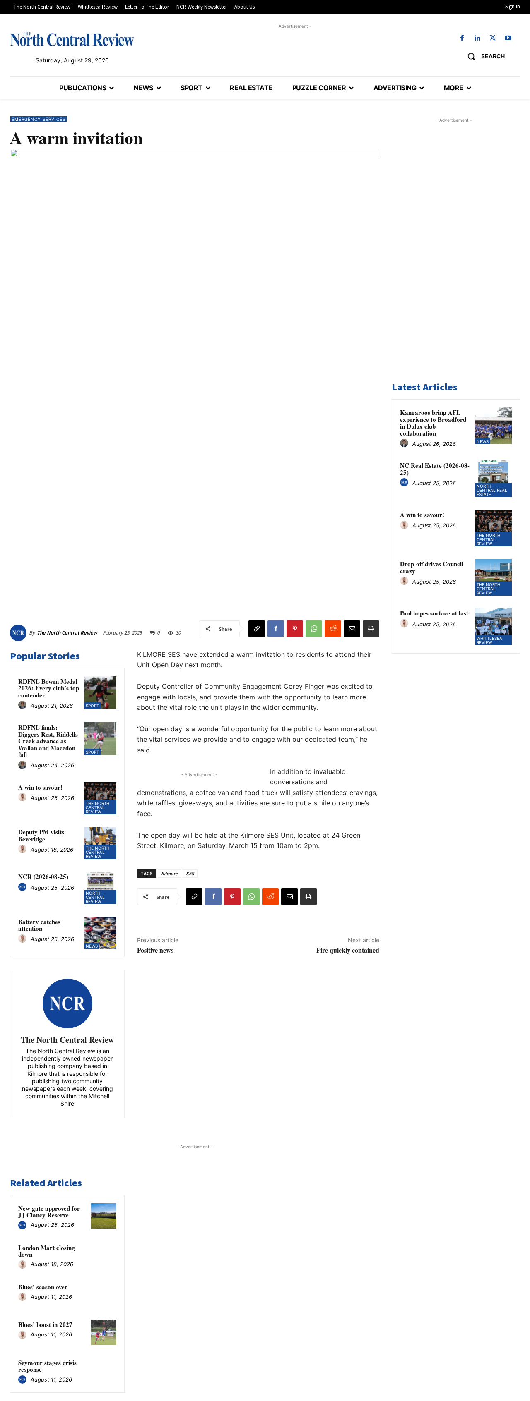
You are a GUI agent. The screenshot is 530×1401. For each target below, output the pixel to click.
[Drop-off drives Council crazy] (493, 577)
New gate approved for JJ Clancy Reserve (49, 1212)
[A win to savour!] (100, 798)
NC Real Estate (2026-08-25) (435, 469)
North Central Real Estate (492, 490)
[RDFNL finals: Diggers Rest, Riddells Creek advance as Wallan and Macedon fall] (100, 738)
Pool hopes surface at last (434, 613)
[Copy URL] (256, 628)
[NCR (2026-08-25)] (100, 888)
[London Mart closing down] (104, 1255)
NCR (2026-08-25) (43, 876)
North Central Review (95, 897)
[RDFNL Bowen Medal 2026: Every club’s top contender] (100, 692)
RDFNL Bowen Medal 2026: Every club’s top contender (48, 688)
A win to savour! (40, 787)
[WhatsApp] (314, 628)
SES (190, 873)
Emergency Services (38, 119)
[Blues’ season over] (104, 1295)
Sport (92, 705)
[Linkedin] (477, 38)
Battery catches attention (39, 925)
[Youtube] (508, 38)
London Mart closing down (46, 1251)
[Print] (371, 628)
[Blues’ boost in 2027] (104, 1332)
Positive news (155, 950)
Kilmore (169, 873)
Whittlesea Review (489, 640)
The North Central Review (67, 632)
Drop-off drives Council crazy (431, 567)
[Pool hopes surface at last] (493, 626)
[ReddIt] (333, 628)
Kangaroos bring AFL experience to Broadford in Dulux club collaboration (433, 423)
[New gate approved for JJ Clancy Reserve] (104, 1216)
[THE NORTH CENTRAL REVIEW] (72, 39)
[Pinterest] (295, 628)
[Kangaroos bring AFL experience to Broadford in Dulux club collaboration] (493, 425)
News (92, 946)
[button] (483, 56)
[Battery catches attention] (100, 933)
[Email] (352, 628)
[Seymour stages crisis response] (104, 1370)
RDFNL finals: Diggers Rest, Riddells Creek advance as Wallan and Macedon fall (48, 741)
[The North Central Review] (19, 633)
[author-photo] (23, 705)
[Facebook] (461, 38)
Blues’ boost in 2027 (45, 1324)
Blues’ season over (42, 1286)
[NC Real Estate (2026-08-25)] (493, 478)
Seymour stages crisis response (47, 1366)
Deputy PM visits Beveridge (41, 835)
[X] (493, 38)
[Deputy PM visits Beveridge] (100, 843)
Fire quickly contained (347, 950)
